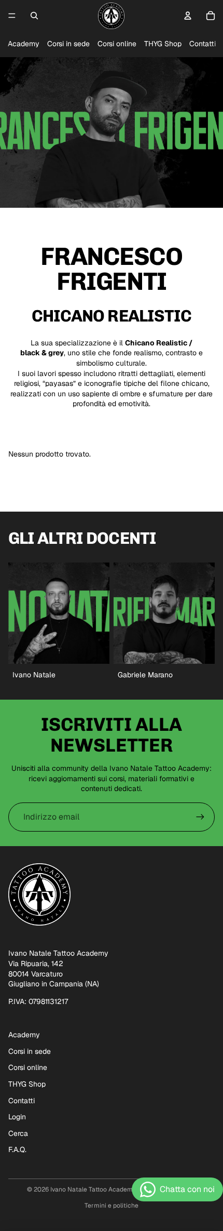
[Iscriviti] (200, 817)
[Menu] (12, 16)
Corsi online (116, 43)
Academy (23, 43)
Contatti (202, 43)
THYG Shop (163, 43)
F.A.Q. (17, 1149)
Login (17, 1116)
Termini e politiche (111, 1205)
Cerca (18, 1133)
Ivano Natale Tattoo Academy (92, 1189)
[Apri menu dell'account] (187, 15)
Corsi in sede (68, 43)
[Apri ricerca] (34, 15)
